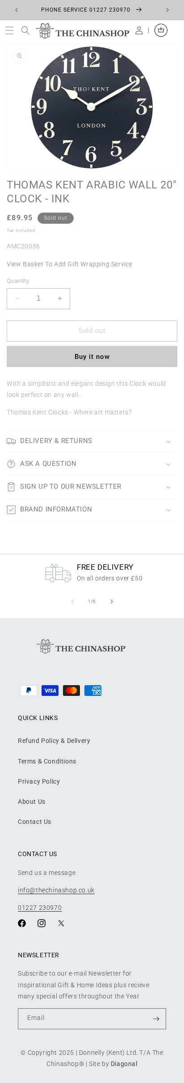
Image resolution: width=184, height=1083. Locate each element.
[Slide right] (111, 601)
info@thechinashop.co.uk (56, 890)
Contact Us (34, 821)
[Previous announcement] (16, 10)
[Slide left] (72, 601)
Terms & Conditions (47, 761)
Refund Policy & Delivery (54, 740)
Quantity (18, 280)
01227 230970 (40, 907)
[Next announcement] (167, 10)
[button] (11, 30)
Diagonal (124, 1063)
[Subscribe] (156, 1018)
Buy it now (92, 357)
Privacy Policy (39, 781)
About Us (32, 801)
